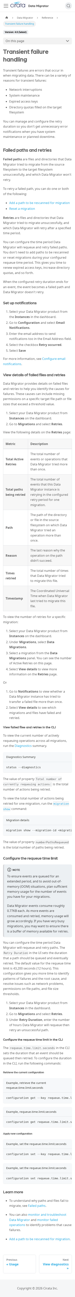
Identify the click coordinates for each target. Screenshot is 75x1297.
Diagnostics (23, 746)
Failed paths (37, 1206)
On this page (15, 41)
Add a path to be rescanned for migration (39, 203)
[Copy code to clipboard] (67, 767)
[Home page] (6, 18)
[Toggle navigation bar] (6, 6)
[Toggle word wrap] (60, 830)
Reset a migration (22, 209)
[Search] (68, 5)
